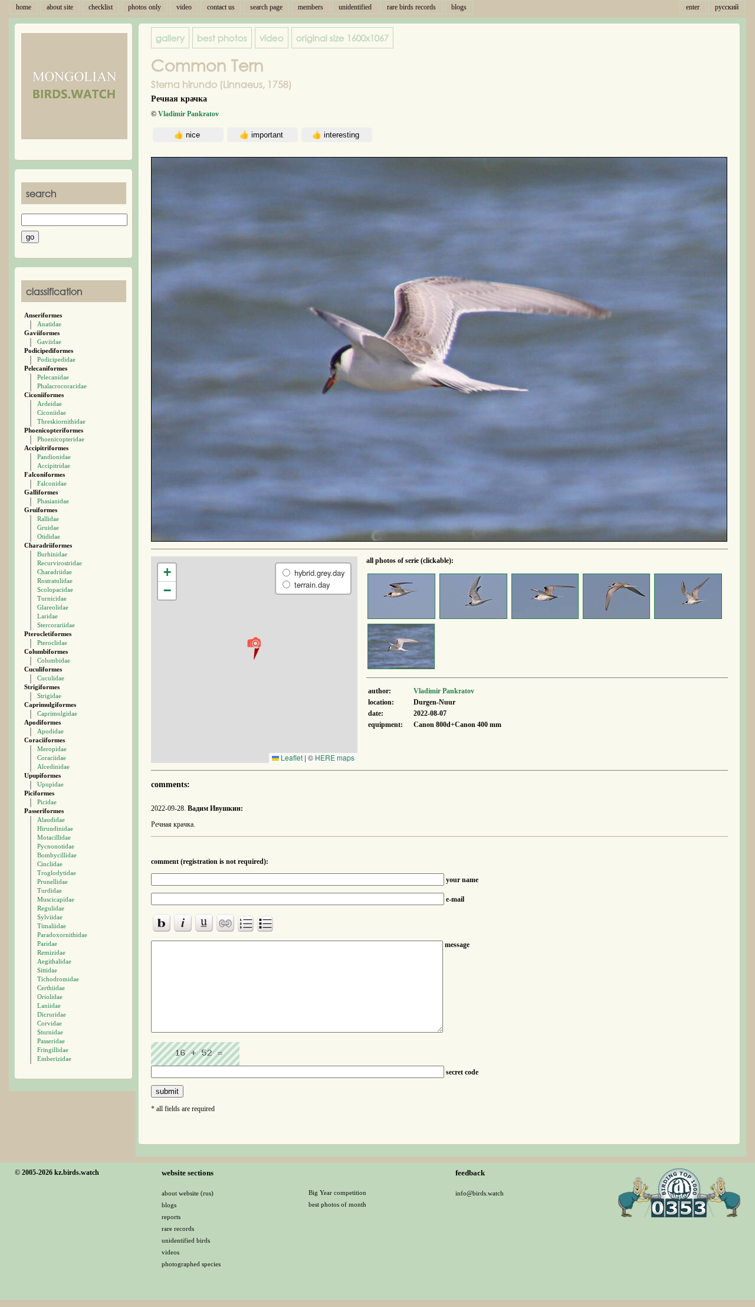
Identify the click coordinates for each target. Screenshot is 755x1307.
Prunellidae (52, 881)
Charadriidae (54, 571)
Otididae (48, 536)
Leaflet (291, 757)
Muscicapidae (55, 899)
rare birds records (411, 7)
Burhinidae (52, 554)
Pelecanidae (53, 377)
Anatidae (49, 323)
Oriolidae (50, 996)
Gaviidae (49, 341)
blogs (459, 7)
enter (693, 7)
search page (266, 7)
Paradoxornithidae (62, 934)
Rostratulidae (55, 580)
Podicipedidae (56, 359)
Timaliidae (51, 925)
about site (60, 7)
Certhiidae (51, 987)
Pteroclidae (52, 642)
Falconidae (52, 483)
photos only (144, 7)
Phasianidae (53, 501)
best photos (222, 38)
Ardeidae (49, 403)
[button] (254, 648)
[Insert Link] (225, 923)
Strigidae (49, 695)
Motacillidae (54, 837)
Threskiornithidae (61, 421)
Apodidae (50, 731)
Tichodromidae (58, 978)
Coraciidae (51, 757)
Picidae (47, 801)
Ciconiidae (51, 412)
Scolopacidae (55, 589)
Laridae (47, 616)
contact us (221, 7)
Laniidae (49, 1005)
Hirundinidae (55, 828)
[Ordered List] (246, 924)
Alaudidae (51, 819)
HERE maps (334, 757)
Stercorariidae (56, 624)
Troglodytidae (56, 872)
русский (726, 7)
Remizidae (51, 952)
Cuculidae (50, 678)
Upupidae (50, 784)
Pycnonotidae (55, 846)
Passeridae (51, 1040)
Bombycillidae (57, 855)
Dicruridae (51, 1014)
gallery (170, 38)
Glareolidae (52, 607)
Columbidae (53, 660)
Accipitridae (53, 465)
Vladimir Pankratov (188, 114)
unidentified (355, 7)
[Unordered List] (265, 924)
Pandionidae (54, 456)
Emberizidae (54, 1058)
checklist (100, 7)
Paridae (47, 943)
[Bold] (162, 923)
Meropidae (52, 748)
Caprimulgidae (57, 713)
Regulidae (50, 908)
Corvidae (49, 1023)
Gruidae (48, 527)
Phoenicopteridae (60, 439)
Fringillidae (52, 1049)
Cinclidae (50, 863)
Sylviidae (50, 917)
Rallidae (48, 518)
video (184, 7)
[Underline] (204, 923)
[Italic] (183, 923)
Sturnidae (50, 1032)
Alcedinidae (53, 766)
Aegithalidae (54, 961)
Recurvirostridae (59, 562)
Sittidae (47, 970)
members (310, 7)
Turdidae (49, 890)
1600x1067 (342, 38)
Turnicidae (52, 598)
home (23, 7)
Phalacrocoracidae (62, 385)
